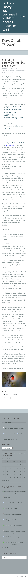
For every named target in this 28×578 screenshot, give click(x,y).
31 (24, 477)
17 (24, 471)
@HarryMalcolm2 (10, 112)
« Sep (3, 480)
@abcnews (7, 109)
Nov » (7, 480)
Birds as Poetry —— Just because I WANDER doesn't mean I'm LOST (10, 16)
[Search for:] (14, 557)
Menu (23, 16)
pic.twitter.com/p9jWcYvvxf (13, 118)
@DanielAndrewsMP (14, 107)
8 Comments (12, 72)
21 (14, 474)
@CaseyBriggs (17, 109)
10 (24, 468)
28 (14, 477)
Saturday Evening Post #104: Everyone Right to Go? (13, 63)
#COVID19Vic (8, 115)
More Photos (14, 439)
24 (24, 474)
